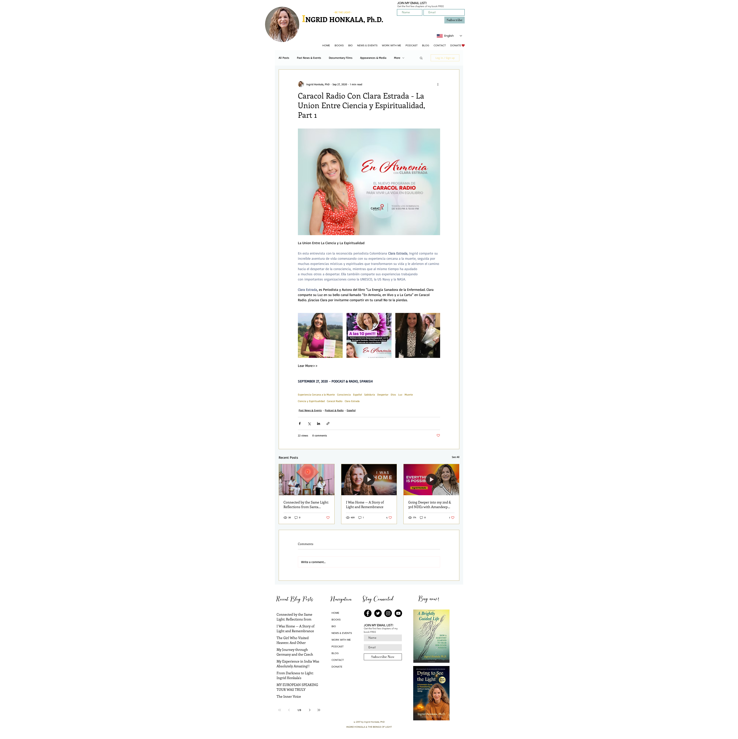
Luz (400, 394)
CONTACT (338, 659)
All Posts (284, 58)
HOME (335, 612)
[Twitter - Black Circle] (378, 613)
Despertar (382, 394)
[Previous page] (288, 710)
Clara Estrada (352, 401)
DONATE (337, 666)
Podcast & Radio (334, 410)
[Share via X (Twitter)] (309, 423)
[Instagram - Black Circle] (388, 613)
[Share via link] (328, 423)
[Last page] (318, 710)
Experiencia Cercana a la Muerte (316, 394)
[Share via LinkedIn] (318, 423)
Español (357, 394)
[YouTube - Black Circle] (398, 613)
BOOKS (336, 619)
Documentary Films (340, 58)
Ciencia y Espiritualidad (311, 401)
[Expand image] (320, 335)
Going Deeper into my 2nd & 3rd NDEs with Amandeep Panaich (429, 504)
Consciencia (344, 394)
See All (455, 457)
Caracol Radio (334, 401)
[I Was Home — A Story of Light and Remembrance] (369, 479)
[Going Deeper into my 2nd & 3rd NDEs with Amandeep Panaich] (431, 479)
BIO (334, 626)
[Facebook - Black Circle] (367, 613)
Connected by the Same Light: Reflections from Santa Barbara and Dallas (306, 504)
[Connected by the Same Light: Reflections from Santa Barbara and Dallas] (306, 479)
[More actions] (437, 84)
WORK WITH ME (341, 639)
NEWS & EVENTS (342, 632)
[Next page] (309, 710)
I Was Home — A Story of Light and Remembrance (365, 504)
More (397, 58)
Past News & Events (309, 58)
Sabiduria (369, 394)
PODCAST (338, 646)
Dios (393, 394)
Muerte (409, 394)
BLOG (335, 653)
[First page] (279, 710)
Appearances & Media (373, 58)
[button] (339, 45)
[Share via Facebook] (300, 423)
